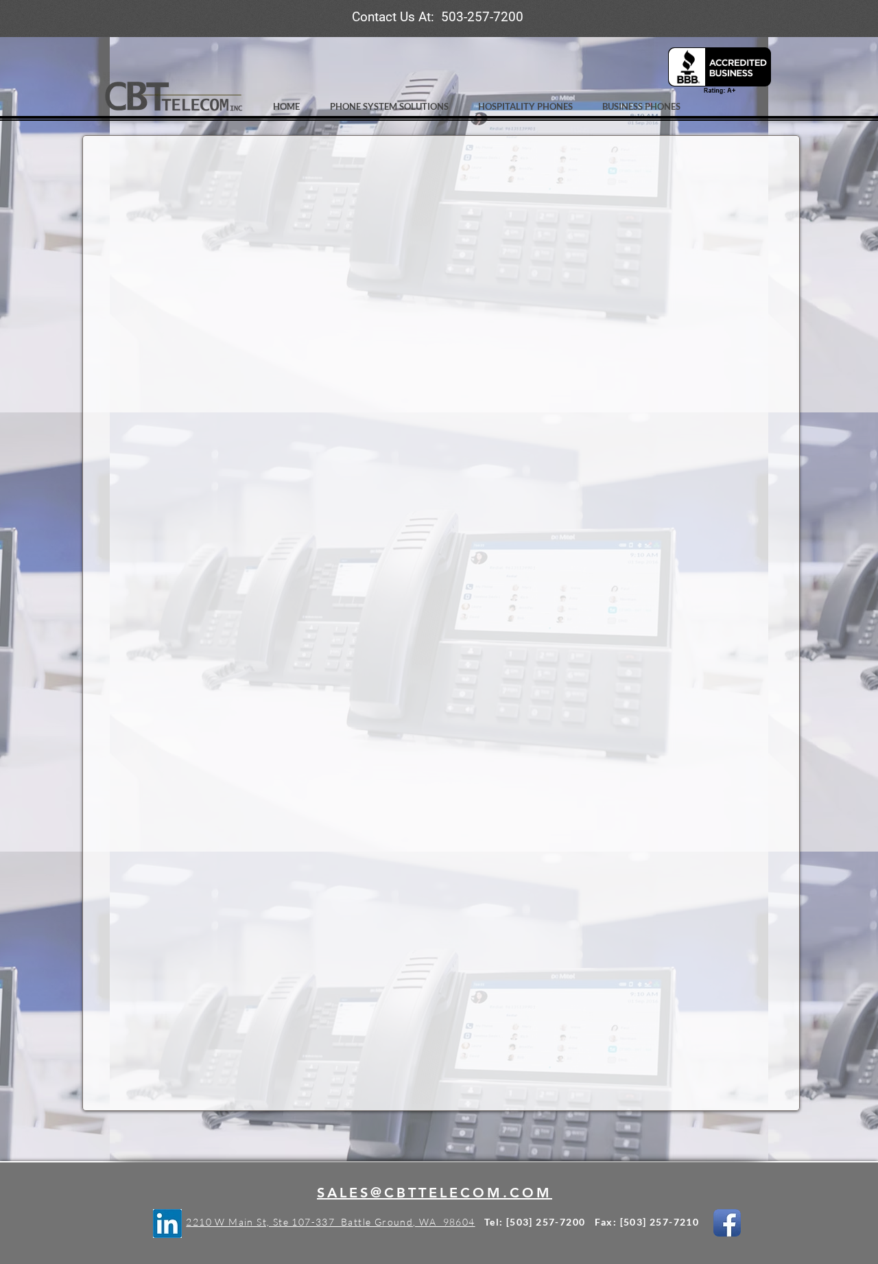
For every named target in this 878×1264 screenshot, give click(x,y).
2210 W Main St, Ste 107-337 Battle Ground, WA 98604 (330, 1222)
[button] (393, 106)
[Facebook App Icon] (727, 1223)
